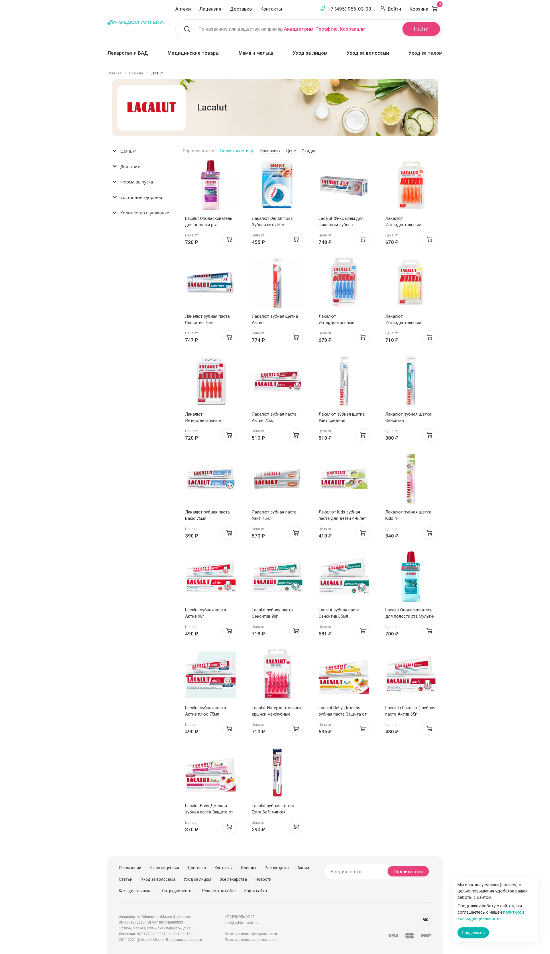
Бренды (248, 868)
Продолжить (473, 932)
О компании (130, 868)
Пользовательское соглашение (250, 940)
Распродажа (277, 868)
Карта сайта (255, 890)
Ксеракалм (353, 29)
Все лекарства (233, 879)
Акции (303, 868)
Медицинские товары (193, 53)
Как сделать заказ (136, 890)
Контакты (271, 9)
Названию (270, 150)
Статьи (125, 879)
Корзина (425, 9)
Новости (263, 879)
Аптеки (183, 9)
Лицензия (210, 9)
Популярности (234, 150)
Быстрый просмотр (210, 187)
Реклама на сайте (219, 890)
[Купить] (229, 239)
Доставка (241, 9)
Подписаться (408, 871)
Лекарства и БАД (127, 53)
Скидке (309, 150)
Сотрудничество (178, 890)
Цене (291, 150)
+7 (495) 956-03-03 (349, 9)
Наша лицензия (164, 868)
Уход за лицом (310, 53)
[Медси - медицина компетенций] (135, 22)
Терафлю (326, 29)
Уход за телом (425, 53)
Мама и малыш (256, 53)
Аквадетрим (298, 29)
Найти (421, 29)
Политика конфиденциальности (251, 934)
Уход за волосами (368, 53)
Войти (394, 9)
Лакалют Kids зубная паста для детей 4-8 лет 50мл (342, 518)
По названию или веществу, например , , (282, 29)
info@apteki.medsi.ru (242, 923)
